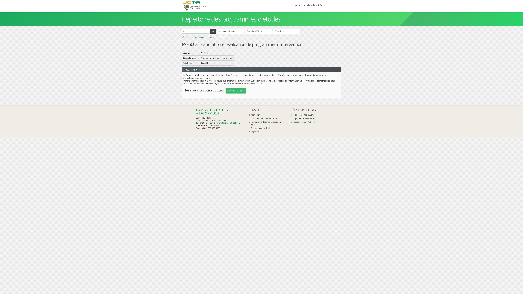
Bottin (323, 5)
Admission (255, 115)
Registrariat (256, 131)
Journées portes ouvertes (304, 115)
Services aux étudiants (261, 128)
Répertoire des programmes (193, 37)
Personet (296, 5)
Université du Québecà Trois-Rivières (212, 111)
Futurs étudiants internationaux (265, 118)
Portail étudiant (310, 5)
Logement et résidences (304, 118)
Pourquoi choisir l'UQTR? (304, 122)
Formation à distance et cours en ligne (266, 123)
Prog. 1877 (212, 37)
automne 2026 (234, 90)
